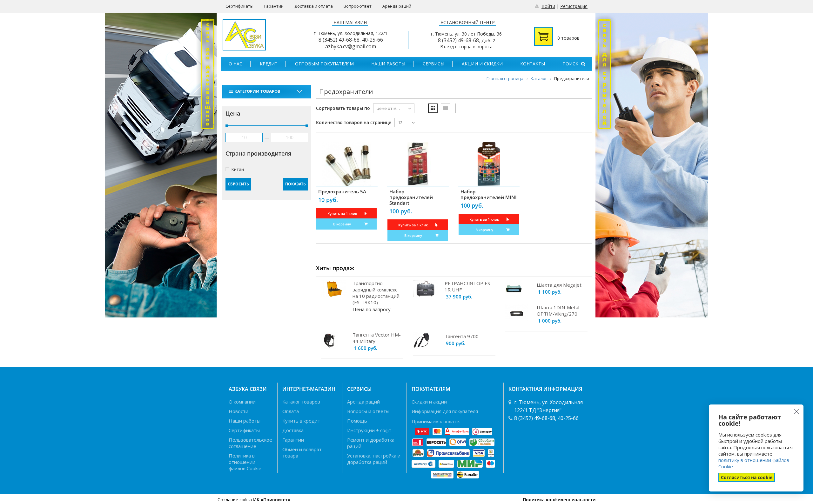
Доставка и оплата (313, 6)
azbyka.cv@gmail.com (350, 46)
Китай (238, 169)
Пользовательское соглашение (250, 443)
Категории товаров (257, 91)
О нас (235, 64)
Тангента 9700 (462, 336)
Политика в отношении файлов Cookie (245, 461)
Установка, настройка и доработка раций (373, 458)
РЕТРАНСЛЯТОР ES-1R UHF (468, 286)
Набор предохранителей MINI (488, 194)
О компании (242, 401)
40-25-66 (372, 39)
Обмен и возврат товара (302, 452)
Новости (238, 411)
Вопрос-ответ (358, 6)
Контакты (532, 64)
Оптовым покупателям (324, 64)
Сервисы (433, 64)
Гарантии (274, 6)
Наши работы (388, 64)
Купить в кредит (301, 421)
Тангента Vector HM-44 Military (377, 337)
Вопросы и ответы (368, 411)
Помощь (357, 421)
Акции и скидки (482, 64)
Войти (548, 6)
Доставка (293, 430)
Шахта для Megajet (559, 285)
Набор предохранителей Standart (411, 197)
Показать (295, 184)
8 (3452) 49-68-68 (339, 39)
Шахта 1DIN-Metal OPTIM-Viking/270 (558, 310)
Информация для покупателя (445, 411)
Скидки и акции (429, 401)
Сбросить (238, 184)
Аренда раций (396, 6)
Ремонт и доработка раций (370, 443)
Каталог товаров (301, 401)
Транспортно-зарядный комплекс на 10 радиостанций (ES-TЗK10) (376, 292)
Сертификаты (239, 6)
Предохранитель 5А (342, 191)
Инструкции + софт (369, 430)
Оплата (290, 411)
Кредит (269, 64)
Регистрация (574, 6)
